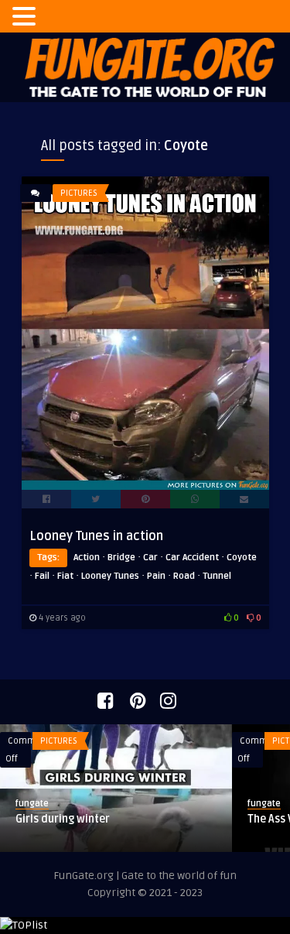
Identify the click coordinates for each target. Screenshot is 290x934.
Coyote (242, 557)
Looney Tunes (110, 576)
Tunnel (217, 576)
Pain (156, 576)
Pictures (78, 193)
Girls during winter (62, 819)
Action (86, 557)
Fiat (65, 576)
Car (150, 557)
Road (184, 576)
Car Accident (192, 557)
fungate (32, 804)
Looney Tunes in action (96, 536)
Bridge (121, 557)
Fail (42, 576)
